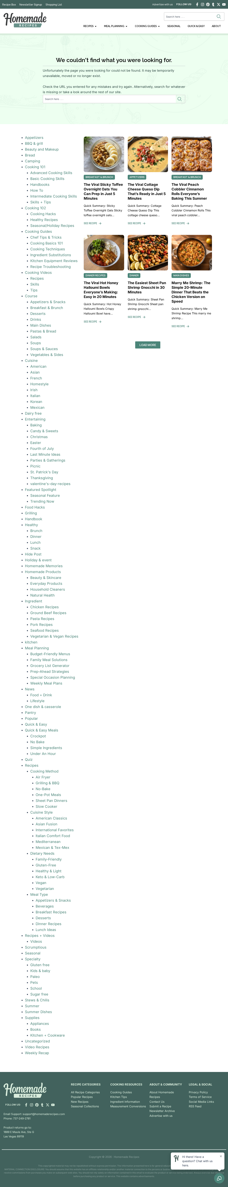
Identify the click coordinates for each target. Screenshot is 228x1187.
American (38, 366)
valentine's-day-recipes (50, 484)
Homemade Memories (44, 566)
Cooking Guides (38, 231)
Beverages (45, 906)
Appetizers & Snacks (48, 302)
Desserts (38, 314)
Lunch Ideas (46, 930)
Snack (35, 548)
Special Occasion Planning (52, 677)
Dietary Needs (42, 853)
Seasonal (32, 953)
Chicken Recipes (44, 607)
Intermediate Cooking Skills (53, 196)
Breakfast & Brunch (46, 308)
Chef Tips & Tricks (46, 237)
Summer (32, 1006)
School (36, 988)
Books (35, 1029)
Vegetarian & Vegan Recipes (54, 636)
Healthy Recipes (44, 220)
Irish (34, 390)
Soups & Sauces (44, 349)
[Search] (219, 16)
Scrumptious (35, 947)
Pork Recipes (41, 624)
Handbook (33, 519)
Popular (31, 718)
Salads (36, 337)
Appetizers (34, 137)
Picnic (35, 466)
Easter (35, 443)
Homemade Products (43, 572)
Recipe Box (9, 4)
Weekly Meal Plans (46, 683)
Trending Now (42, 501)
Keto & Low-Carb (50, 877)
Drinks (35, 319)
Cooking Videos (38, 272)
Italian (35, 396)
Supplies (32, 1018)
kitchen (31, 642)
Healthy (31, 525)
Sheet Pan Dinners (51, 801)
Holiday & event (38, 560)
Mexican (37, 407)
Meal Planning (37, 648)
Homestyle (39, 384)
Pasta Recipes (42, 619)
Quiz (29, 759)
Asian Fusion (46, 824)
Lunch (35, 542)
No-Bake (43, 789)
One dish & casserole (43, 707)
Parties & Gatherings (47, 460)
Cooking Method (44, 771)
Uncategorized (37, 1041)
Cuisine (31, 360)
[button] (147, 344)
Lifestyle (37, 701)
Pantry (30, 712)
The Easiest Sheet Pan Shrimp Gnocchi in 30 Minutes (147, 287)
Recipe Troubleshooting (50, 267)
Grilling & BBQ (47, 783)
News (30, 689)
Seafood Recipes (44, 630)
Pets (34, 982)
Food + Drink (41, 695)
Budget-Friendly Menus (50, 654)
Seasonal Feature (45, 495)
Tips (34, 290)
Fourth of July (42, 448)
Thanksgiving (41, 478)
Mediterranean (48, 842)
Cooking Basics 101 (46, 243)
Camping (32, 161)
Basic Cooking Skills (47, 179)
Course (31, 296)
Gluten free (40, 965)
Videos (36, 941)
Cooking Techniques (47, 249)
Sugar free (39, 994)
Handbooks (40, 184)
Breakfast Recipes (51, 912)
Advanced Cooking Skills (51, 173)
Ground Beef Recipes (48, 613)
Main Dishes (40, 325)
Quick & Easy (36, 724)
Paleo (35, 977)
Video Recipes (37, 1047)
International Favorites (55, 830)
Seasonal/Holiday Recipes (52, 225)
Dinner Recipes (48, 924)
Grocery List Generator (49, 666)
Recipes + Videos (40, 935)
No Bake (37, 742)
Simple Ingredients (46, 748)
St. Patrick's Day (44, 472)
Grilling (31, 513)
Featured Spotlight (40, 490)
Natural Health (42, 595)
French (36, 378)
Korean (36, 402)
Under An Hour (43, 754)
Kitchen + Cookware (47, 1035)
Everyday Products (46, 583)
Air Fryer (43, 777)
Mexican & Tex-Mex (52, 847)
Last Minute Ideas (45, 454)
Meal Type (39, 894)
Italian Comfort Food (53, 836)
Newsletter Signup (30, 4)
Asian (35, 372)
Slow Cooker (46, 806)
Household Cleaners (47, 589)
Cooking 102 (35, 208)
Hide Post (33, 554)
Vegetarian (45, 889)
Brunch (36, 531)
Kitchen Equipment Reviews (54, 261)
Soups (35, 343)
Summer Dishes (38, 1012)
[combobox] (189, 16)
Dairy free (33, 413)
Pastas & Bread (43, 331)
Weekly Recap (37, 1053)
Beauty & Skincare (45, 578)
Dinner (36, 536)
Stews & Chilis (37, 1000)
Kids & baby (40, 971)
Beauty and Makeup (42, 149)
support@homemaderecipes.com (44, 1114)
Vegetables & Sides (46, 355)
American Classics (51, 818)
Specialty (32, 959)
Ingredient (33, 601)
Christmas (39, 437)
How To (36, 190)
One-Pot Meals (48, 795)
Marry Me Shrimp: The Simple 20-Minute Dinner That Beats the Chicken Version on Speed (191, 292)
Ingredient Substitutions (50, 255)
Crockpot (38, 736)
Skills (34, 284)
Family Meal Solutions (49, 660)
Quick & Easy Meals (41, 730)
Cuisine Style (41, 812)
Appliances (39, 1023)
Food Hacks (35, 507)
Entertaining (35, 419)
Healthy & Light (48, 871)
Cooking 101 (35, 167)
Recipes (37, 278)
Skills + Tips (40, 202)
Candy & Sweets (44, 431)
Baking (36, 425)
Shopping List (54, 4)
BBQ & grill (34, 143)
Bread (30, 155)
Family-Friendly (49, 859)
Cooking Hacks (43, 214)
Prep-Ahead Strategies (49, 671)
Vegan (41, 883)
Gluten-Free (46, 865)
